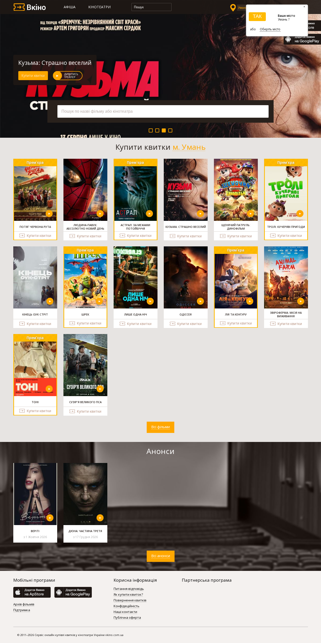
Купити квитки (33, 75)
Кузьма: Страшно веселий (55, 63)
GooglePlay (302, 39)
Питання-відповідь (129, 589)
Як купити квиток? (128, 595)
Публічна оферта (127, 618)
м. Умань (189, 147)
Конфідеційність (126, 606)
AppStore (32, 592)
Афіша (69, 7)
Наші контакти (125, 612)
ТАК (257, 16)
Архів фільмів (23, 604)
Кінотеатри (99, 7)
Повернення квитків (130, 600)
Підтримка (21, 610)
